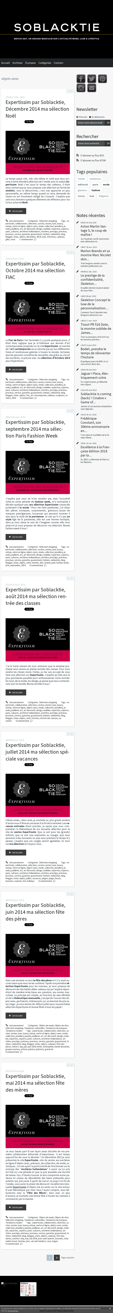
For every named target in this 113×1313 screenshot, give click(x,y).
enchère (45, 231)
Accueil (5, 62)
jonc (28, 1241)
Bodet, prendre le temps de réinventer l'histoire (95, 353)
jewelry (28, 1036)
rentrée (35, 718)
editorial (83, 184)
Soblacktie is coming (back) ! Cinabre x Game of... (96, 398)
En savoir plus (13, 1311)
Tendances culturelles (34, 1028)
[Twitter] (91, 78)
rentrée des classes (49, 718)
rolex (28, 562)
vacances (36, 878)
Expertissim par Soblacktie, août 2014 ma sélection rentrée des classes (36, 596)
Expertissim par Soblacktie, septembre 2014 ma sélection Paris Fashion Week (35, 429)
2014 (39, 236)
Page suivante (67, 1257)
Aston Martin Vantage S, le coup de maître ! (94, 230)
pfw (7, 565)
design (39, 228)
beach (58, 878)
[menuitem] (7, 62)
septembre (15, 565)
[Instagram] (81, 88)
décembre (31, 236)
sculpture (60, 395)
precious (10, 234)
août (28, 718)
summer (18, 881)
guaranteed (36, 234)
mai (26, 1238)
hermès (35, 562)
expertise (55, 228)
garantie (26, 234)
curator (41, 223)
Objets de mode (46, 1025)
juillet (28, 878)
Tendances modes (14, 1030)
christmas (51, 236)
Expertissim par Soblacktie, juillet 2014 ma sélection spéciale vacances (37, 752)
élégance (104, 196)
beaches (9, 881)
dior (41, 562)
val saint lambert (38, 1241)
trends (81, 178)
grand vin (49, 1049)
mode (41, 226)
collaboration (21, 223)
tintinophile (48, 1046)
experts (65, 228)
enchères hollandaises (30, 231)
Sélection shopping (48, 220)
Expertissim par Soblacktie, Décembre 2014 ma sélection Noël (37, 109)
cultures (15, 231)
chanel (47, 562)
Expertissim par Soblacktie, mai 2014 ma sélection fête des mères (35, 1083)
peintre (31, 1049)
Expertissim (19, 1187)
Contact (58, 62)
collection (49, 226)
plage (51, 878)
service (18, 234)
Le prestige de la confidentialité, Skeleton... (93, 279)
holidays (30, 881)
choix (16, 236)
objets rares (32, 226)
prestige (54, 231)
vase (49, 1241)
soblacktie (55, 234)
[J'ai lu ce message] (110, 1308)
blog (63, 234)
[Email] (91, 88)
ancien (48, 223)
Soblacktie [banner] (56, 29)
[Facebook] (81, 78)
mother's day (18, 1238)
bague (55, 1241)
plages (45, 878)
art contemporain (39, 395)
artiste (24, 1049)
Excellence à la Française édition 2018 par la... (95, 451)
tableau (51, 395)
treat (13, 239)
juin (25, 1046)
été (24, 881)
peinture (40, 1049)
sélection (32, 223)
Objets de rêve (61, 1025)
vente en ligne (18, 226)
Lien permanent (16, 220)
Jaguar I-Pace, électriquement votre (95, 375)
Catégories (45, 62)
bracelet (59, 1238)
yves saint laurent (46, 1238)
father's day (17, 1046)
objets (22, 236)
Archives (18, 62)
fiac (28, 395)
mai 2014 (33, 1238)
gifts (8, 239)
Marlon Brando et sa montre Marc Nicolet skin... (96, 255)
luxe (54, 223)
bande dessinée (62, 1046)
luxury (60, 223)
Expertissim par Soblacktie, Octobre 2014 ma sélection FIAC (35, 270)
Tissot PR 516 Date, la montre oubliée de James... (96, 328)
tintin (39, 1046)
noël (44, 236)
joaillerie (15, 228)
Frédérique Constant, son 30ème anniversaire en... (95, 424)
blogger (9, 236)
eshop (8, 226)
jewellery (59, 226)
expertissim (37, 1030)
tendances (95, 178)
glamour (82, 190)
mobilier (46, 228)
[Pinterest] (102, 78)
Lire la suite (17, 211)
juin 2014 (32, 1046)
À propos (30, 62)
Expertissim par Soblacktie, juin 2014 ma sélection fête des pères (35, 912)
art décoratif (29, 228)
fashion (46, 234)
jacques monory (13, 1049)
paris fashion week (60, 562)
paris (8, 231)
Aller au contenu (8, 2)
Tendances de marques (56, 1028)
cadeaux (60, 236)
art (21, 228)
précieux (63, 231)
